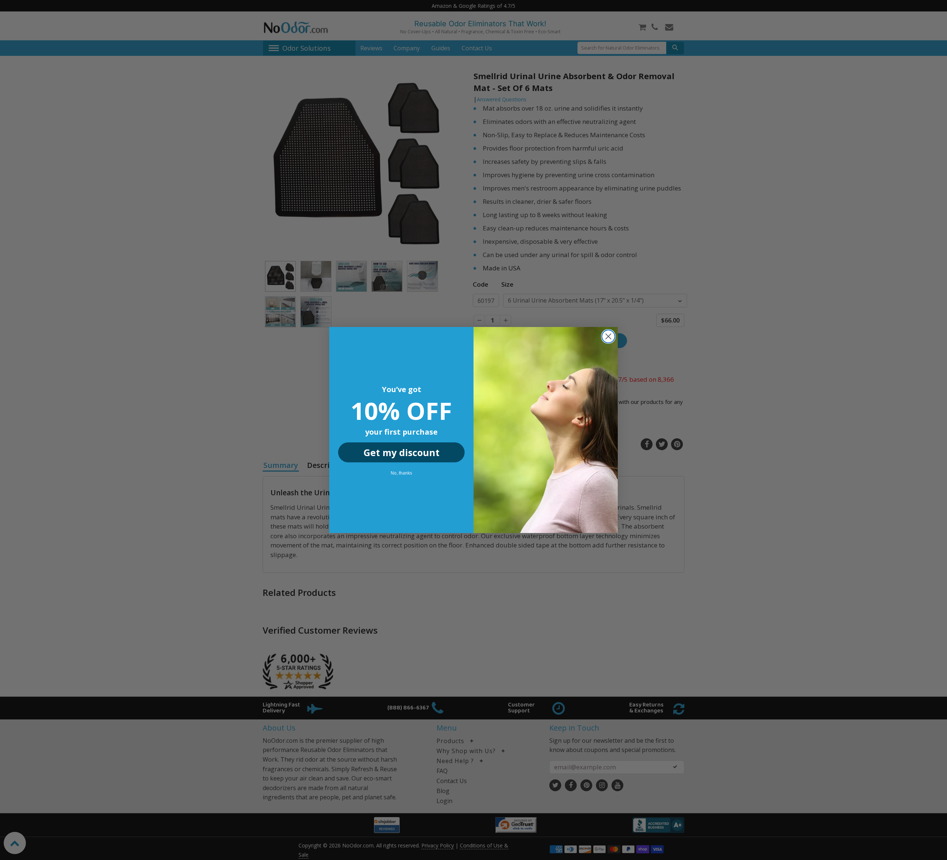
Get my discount (401, 452)
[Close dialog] (608, 336)
